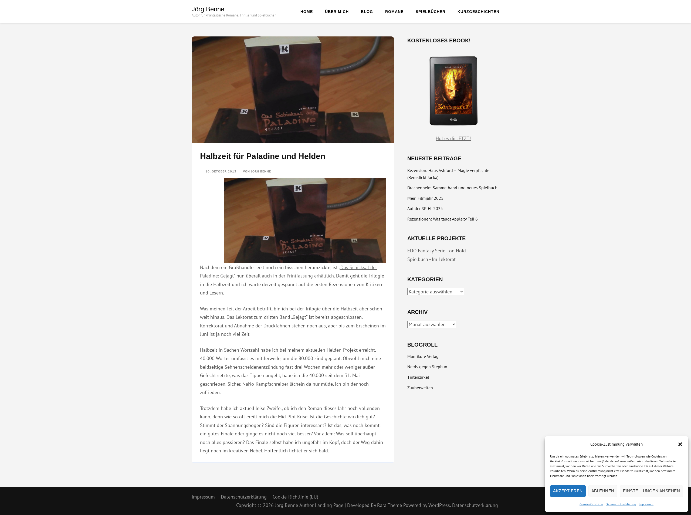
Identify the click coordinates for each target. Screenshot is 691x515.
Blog (367, 11)
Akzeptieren (568, 491)
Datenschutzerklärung (621, 504)
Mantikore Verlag (423, 356)
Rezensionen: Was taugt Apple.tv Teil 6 (442, 219)
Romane (394, 11)
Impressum (646, 504)
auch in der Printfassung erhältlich (298, 276)
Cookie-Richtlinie (591, 504)
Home (306, 11)
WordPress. (439, 505)
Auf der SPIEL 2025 (425, 208)
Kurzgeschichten (478, 11)
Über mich (337, 11)
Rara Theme (390, 505)
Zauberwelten (420, 387)
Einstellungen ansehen (651, 491)
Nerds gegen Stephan (427, 366)
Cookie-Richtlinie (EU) (295, 497)
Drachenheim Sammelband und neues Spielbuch (452, 187)
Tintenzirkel (418, 377)
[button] (680, 444)
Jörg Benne (208, 9)
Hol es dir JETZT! (453, 138)
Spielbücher (430, 11)
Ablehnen (602, 491)
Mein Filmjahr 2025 (425, 198)
